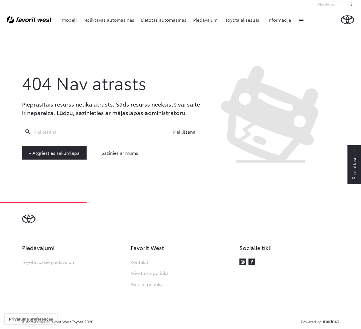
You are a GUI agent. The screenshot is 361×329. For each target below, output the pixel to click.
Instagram (242, 262)
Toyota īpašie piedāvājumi (49, 262)
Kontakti (139, 262)
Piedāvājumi (206, 19)
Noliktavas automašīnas (108, 19)
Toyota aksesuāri (243, 19)
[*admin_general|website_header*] (347, 19)
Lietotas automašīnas (163, 19)
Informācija (279, 19)
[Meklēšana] (350, 4)
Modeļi (69, 19)
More (301, 19)
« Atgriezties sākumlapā (54, 152)
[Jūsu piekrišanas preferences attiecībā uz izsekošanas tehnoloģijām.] (31, 319)
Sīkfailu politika (147, 284)
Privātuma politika (150, 273)
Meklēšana (184, 131)
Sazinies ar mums (120, 152)
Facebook (251, 262)
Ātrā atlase (354, 168)
